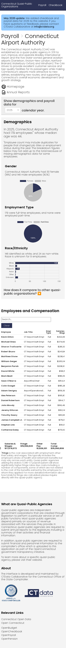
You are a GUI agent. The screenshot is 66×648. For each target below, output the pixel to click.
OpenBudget (9, 628)
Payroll (42, 5)
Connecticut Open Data (16, 619)
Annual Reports (18, 92)
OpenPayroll (8, 635)
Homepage (15, 86)
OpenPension (9, 639)
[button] (7, 332)
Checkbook (55, 5)
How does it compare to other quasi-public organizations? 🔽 (32, 291)
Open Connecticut (12, 623)
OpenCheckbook (11, 631)
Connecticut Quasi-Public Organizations (16, 5)
